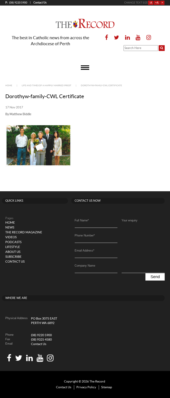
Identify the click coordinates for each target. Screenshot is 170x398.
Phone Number (85, 235)
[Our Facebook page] (106, 38)
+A (156, 2)
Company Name (85, 265)
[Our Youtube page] (138, 38)
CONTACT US (15, 261)
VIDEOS (11, 237)
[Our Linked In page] (127, 38)
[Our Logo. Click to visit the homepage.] (85, 23)
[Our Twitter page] (116, 38)
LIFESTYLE (12, 247)
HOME (10, 222)
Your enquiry (129, 220)
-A (150, 2)
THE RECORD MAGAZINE (23, 232)
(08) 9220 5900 (16, 2)
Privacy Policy (86, 387)
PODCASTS (13, 242)
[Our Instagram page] (147, 38)
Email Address (84, 250)
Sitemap (106, 387)
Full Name (82, 220)
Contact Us (38, 344)
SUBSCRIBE (13, 256)
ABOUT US (12, 252)
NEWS (9, 227)
